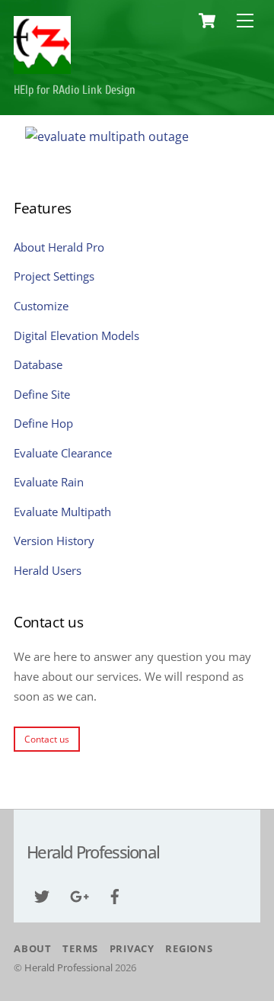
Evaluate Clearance (63, 452)
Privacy (132, 948)
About (33, 948)
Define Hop (43, 423)
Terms (80, 948)
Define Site (42, 394)
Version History (54, 540)
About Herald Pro (59, 247)
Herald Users (47, 570)
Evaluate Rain (49, 481)
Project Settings (54, 276)
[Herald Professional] (42, 68)
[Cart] (207, 20)
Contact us (46, 739)
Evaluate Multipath (62, 511)
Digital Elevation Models (76, 335)
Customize (41, 305)
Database (38, 364)
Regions (188, 948)
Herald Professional (68, 967)
